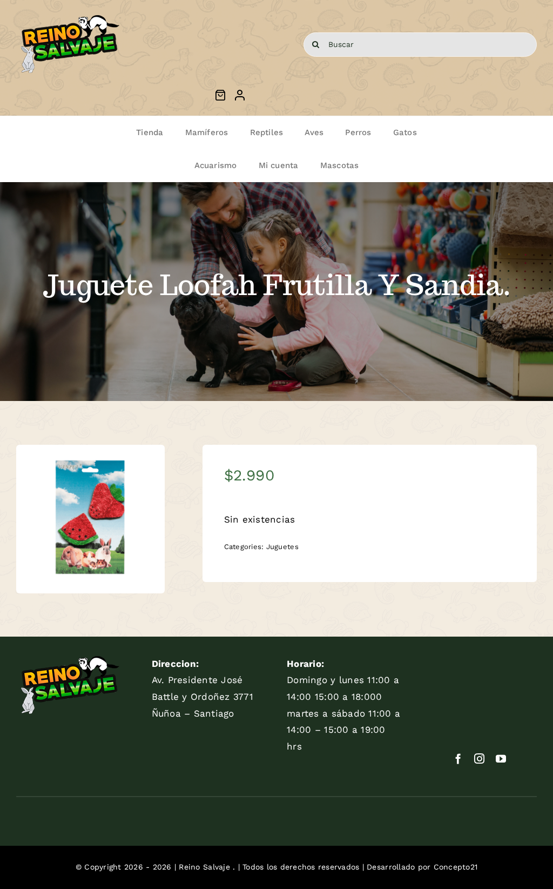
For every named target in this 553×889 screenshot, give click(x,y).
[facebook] (458, 758)
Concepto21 (456, 867)
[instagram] (479, 758)
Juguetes (282, 547)
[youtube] (501, 758)
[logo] (70, 15)
